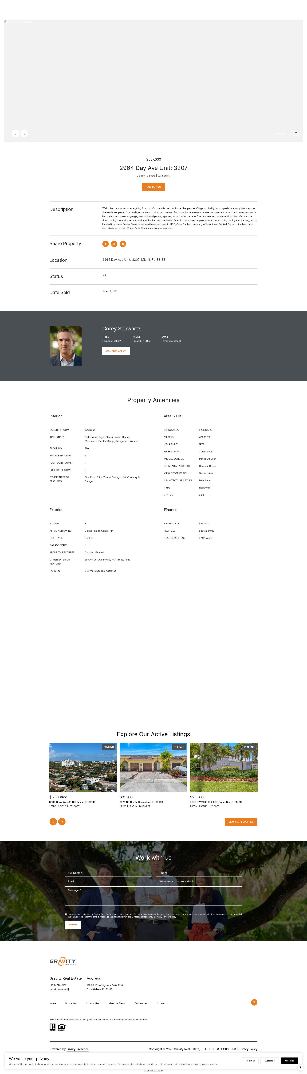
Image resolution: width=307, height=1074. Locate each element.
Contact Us (163, 1003)
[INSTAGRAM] (254, 1002)
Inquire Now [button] (153, 186)
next (24, 133)
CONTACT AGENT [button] (116, 351)
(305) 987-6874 (141, 340)
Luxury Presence (78, 1049)
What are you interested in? (176, 881)
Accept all (289, 1061)
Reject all (250, 1061)
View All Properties (241, 822)
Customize (269, 1061)
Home (53, 1003)
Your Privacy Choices (153, 1070)
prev (15, 133)
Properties (70, 1003)
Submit (72, 924)
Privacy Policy (169, 917)
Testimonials (140, 1003)
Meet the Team (117, 1003)
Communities (92, 1003)
